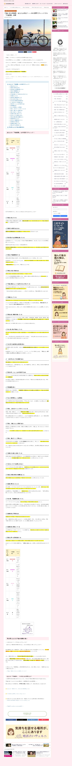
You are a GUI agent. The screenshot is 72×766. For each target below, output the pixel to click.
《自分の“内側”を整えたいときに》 (60, 124)
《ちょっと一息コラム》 (60, 96)
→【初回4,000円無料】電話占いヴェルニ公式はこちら (18, 700)
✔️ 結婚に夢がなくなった (14, 118)
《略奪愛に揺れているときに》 (60, 119)
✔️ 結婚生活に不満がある (14, 121)
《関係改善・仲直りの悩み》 (60, 156)
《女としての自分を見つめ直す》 (60, 142)
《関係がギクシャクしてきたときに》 (61, 166)
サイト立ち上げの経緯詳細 (60, 88)
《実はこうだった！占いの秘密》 (60, 186)
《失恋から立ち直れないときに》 (60, 113)
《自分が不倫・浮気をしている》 (60, 108)
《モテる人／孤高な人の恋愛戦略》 (60, 139)
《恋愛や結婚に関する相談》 (60, 173)
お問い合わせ (65, 3)
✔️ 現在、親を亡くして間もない (15, 112)
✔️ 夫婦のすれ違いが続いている (15, 113)
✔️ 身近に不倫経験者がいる (14, 90)
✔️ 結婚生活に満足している (14, 123)
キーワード (55, 207)
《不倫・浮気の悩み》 (60, 98)
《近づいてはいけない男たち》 (60, 154)
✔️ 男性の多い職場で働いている (15, 97)
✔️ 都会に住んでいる (13, 86)
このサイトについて (58, 3)
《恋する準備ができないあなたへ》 (60, 148)
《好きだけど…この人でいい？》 (60, 145)
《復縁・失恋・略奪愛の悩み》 (60, 110)
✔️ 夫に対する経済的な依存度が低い (16, 100)
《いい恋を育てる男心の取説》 (60, 133)
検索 (60, 215)
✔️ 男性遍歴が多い (13, 105)
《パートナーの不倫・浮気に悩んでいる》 (60, 102)
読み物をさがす (28, 3)
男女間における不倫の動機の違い (16, 127)
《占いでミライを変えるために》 (60, 168)
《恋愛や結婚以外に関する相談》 (60, 176)
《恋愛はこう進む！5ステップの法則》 (60, 151)
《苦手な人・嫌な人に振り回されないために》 (60, 127)
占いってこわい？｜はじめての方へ (46, 3)
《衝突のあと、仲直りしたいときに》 (60, 162)
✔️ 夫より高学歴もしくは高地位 (15, 107)
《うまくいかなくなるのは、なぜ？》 (61, 160)
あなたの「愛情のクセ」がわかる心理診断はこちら (18, 688)
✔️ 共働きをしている (13, 95)
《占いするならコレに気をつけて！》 (61, 181)
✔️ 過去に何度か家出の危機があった (16, 116)
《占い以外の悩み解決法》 (59, 183)
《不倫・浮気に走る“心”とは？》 (10, 10)
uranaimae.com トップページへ (27, 714)
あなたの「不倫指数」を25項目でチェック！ (18, 84)
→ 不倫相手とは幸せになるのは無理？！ (15, 706)
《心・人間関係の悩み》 (60, 121)
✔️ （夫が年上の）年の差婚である (16, 102)
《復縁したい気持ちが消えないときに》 (60, 116)
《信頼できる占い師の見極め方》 (60, 178)
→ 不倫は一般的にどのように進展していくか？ (16, 671)
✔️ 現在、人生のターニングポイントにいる (17, 108)
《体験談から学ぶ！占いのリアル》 (60, 171)
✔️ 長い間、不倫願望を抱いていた (16, 120)
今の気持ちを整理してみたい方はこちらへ (16, 693)
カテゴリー (55, 211)
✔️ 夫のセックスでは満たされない (16, 115)
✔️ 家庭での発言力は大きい (14, 87)
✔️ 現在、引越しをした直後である (16, 110)
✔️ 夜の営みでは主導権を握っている (16, 89)
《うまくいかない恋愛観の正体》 (60, 136)
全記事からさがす (35, 3)
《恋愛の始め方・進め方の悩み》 (60, 130)
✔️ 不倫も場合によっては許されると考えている (18, 94)
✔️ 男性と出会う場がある (14, 92)
